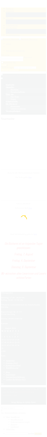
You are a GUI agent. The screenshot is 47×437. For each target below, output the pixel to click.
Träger (13, 99)
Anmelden (10, 361)
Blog (8, 372)
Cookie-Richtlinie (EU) (16, 379)
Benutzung (15, 106)
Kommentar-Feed (13, 365)
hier (30, 177)
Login (8, 44)
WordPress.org (12, 368)
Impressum (10, 374)
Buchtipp (14, 89)
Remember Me (9, 62)
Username (5, 55)
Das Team (15, 97)
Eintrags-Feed (12, 363)
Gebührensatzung (18, 109)
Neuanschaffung (18, 92)
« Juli (3, 351)
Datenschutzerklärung (15, 51)
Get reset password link (10, 70)
